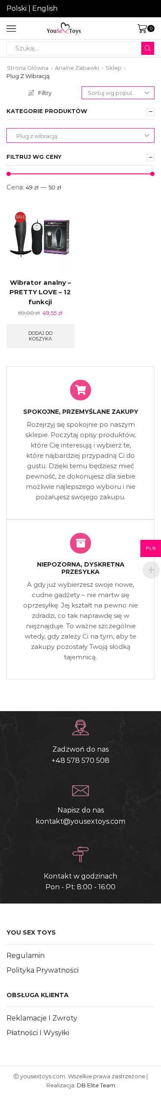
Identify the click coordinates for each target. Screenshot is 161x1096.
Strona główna (28, 67)
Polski (16, 8)
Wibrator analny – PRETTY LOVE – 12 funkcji (40, 292)
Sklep (114, 67)
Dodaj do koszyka (40, 336)
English (45, 8)
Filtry (45, 92)
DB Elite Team (96, 1085)
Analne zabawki (77, 67)
